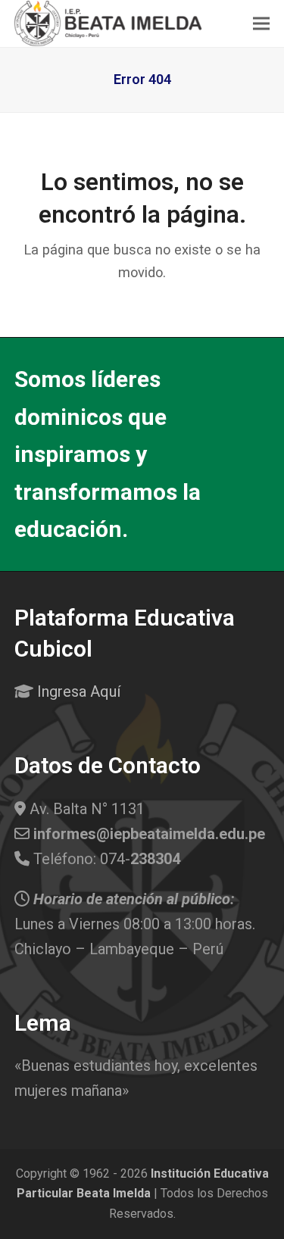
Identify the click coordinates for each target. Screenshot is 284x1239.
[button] (261, 23)
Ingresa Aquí (78, 691)
